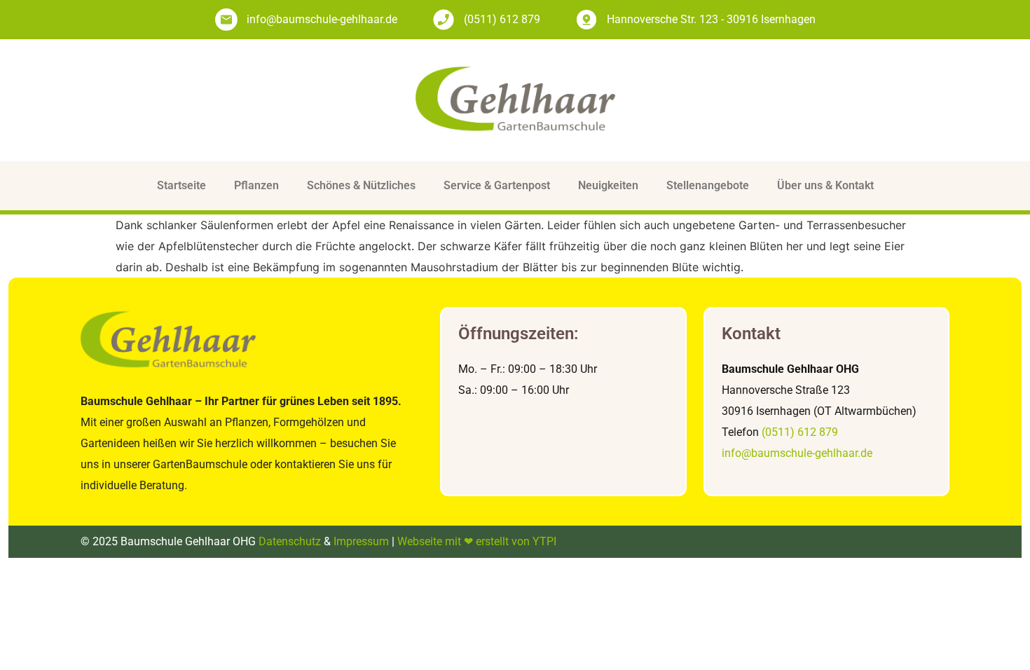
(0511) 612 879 (800, 432)
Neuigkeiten (608, 185)
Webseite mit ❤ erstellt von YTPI (476, 541)
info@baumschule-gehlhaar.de (797, 453)
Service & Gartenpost (497, 185)
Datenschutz (290, 541)
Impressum (361, 541)
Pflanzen (256, 185)
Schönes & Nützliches (361, 185)
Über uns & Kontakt (825, 185)
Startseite (181, 185)
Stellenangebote (707, 185)
